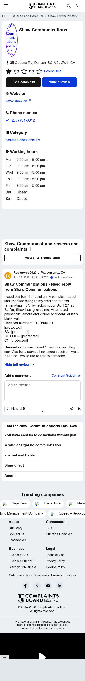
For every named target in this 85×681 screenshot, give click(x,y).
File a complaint (23, 82)
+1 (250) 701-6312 (20, 120)
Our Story (15, 528)
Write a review (59, 82)
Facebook (25, 586)
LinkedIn (59, 586)
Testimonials (17, 540)
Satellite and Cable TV (23, 140)
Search (68, 6)
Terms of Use (55, 555)
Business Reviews (63, 575)
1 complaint (52, 71)
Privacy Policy (55, 561)
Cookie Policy (55, 567)
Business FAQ (18, 555)
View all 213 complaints (42, 257)
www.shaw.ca (17, 101)
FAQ (49, 528)
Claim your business (22, 567)
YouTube (48, 586)
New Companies (37, 575)
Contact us (16, 534)
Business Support (21, 561)
